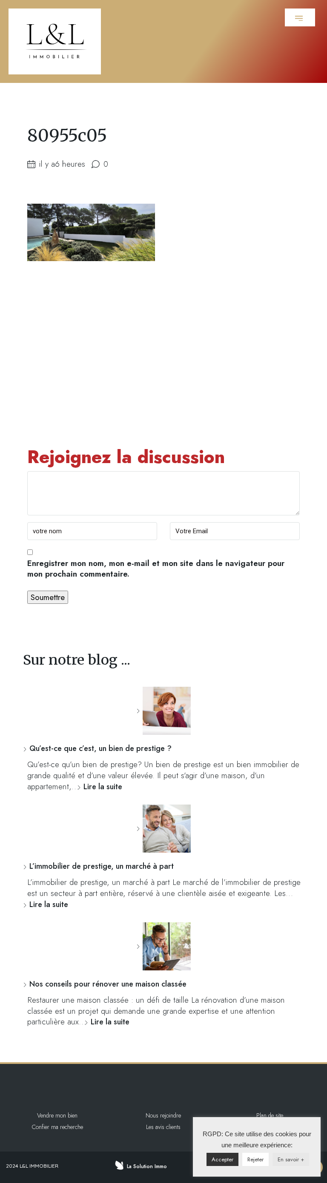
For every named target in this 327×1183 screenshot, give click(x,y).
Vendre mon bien (57, 1115)
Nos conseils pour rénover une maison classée (107, 984)
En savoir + (291, 1159)
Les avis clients (163, 1127)
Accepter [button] (222, 1159)
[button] (300, 17)
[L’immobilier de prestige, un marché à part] (163, 829)
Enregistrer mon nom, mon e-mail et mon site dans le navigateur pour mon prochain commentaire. (155, 569)
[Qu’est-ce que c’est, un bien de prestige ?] (163, 711)
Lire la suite (102, 786)
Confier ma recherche (57, 1127)
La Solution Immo (147, 1166)
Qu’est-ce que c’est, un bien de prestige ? (100, 748)
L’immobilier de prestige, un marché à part (101, 866)
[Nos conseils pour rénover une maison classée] (163, 946)
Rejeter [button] (255, 1159)
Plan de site (269, 1115)
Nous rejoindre (163, 1115)
